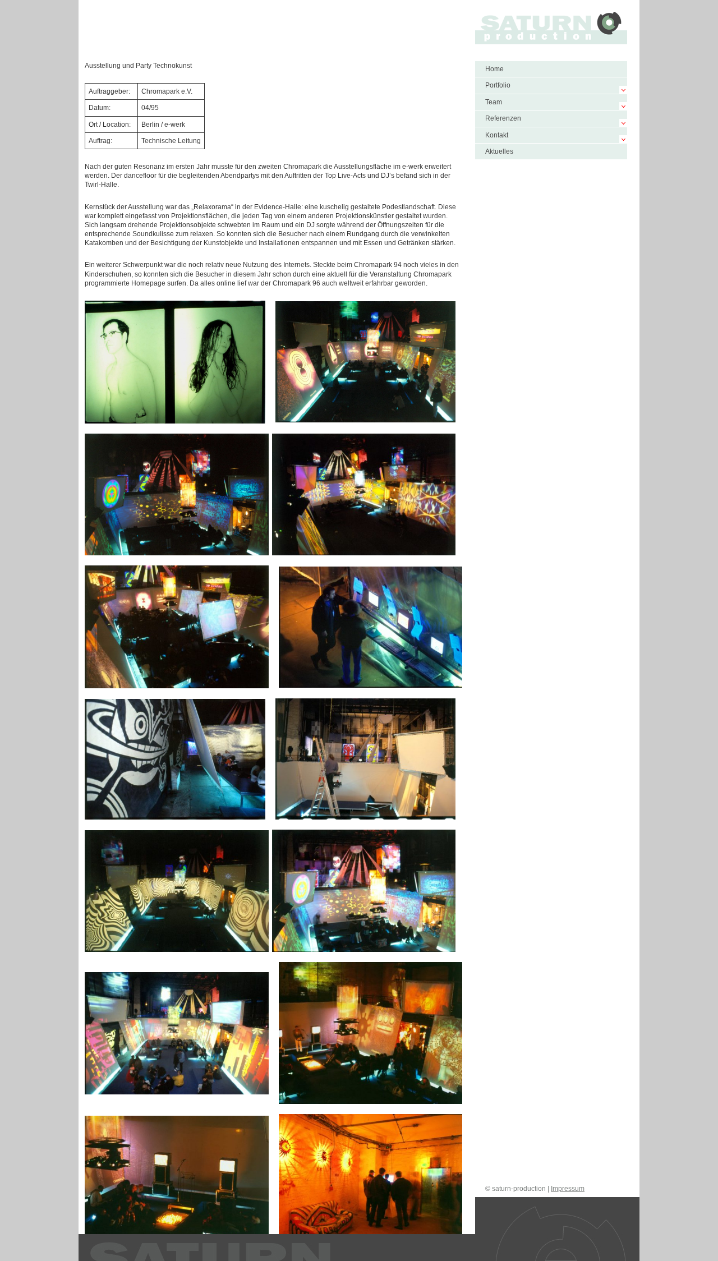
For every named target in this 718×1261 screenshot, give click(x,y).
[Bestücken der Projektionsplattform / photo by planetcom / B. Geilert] (365, 759)
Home (494, 69)
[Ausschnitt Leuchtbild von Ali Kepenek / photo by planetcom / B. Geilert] (175, 362)
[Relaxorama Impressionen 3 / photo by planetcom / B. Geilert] (364, 494)
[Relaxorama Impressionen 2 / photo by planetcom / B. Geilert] (177, 495)
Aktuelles (499, 151)
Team (493, 102)
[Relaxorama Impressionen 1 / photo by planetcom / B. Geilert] (365, 361)
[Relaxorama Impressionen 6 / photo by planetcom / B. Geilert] (364, 891)
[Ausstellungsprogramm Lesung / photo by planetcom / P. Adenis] (371, 1033)
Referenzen (503, 118)
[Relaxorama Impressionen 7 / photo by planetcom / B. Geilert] (177, 1033)
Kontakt (496, 135)
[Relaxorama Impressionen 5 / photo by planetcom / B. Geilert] (177, 891)
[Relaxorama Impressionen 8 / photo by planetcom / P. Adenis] (177, 1184)
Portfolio (497, 85)
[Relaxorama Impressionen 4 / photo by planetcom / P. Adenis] (177, 626)
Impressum (567, 1189)
